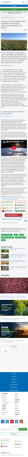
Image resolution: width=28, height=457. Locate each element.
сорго (21, 234)
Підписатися (22, 429)
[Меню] (26, 2)
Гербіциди (4, 395)
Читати (7, 116)
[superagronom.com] (6, 2)
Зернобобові (4, 412)
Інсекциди (4, 399)
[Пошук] (23, 2)
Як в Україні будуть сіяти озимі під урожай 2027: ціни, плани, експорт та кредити (14, 12)
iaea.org (11, 65)
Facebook (16, 229)
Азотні (16, 404)
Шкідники (17, 399)
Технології (14, 376)
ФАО (3, 240)
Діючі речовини (14, 384)
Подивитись (14, 381)
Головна (2, 16)
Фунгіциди (4, 397)
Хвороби (17, 414)
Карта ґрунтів (14, 387)
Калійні (16, 408)
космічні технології (7, 234)
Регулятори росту (5, 402)
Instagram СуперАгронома (14, 231)
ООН (16, 234)
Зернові (3, 410)
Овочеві (16, 397)
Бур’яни (4, 406)
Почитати (14, 379)
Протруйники (4, 404)
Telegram (20, 229)
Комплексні (17, 410)
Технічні (16, 395)
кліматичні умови (20, 237)
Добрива (17, 402)
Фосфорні (17, 406)
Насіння (11, 16)
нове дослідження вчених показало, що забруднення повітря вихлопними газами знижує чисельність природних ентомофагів (13, 198)
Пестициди (5, 393)
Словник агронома (14, 390)
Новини (6, 16)
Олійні (3, 414)
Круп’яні (16, 393)
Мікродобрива (18, 412)
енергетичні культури (7, 237)
